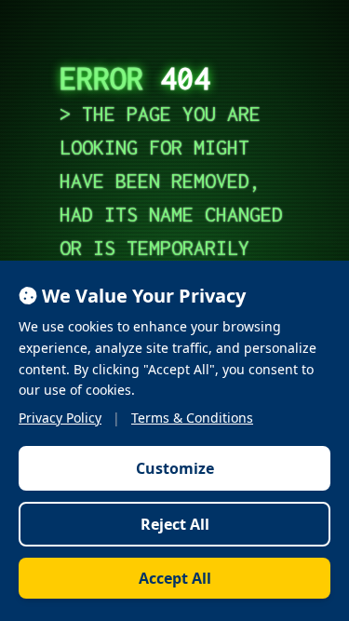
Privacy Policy (60, 417)
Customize (175, 468)
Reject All (175, 524)
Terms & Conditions (192, 417)
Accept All (175, 578)
